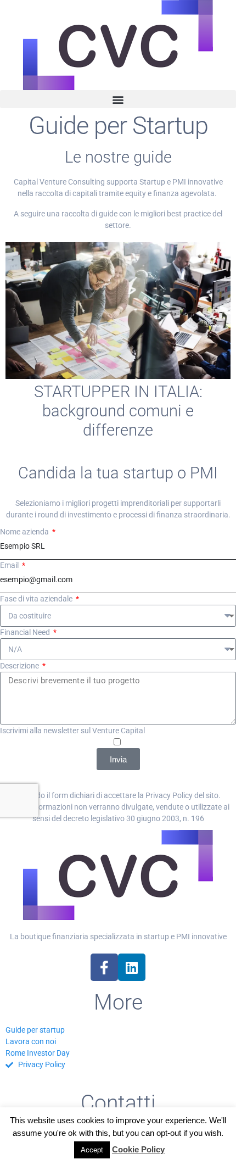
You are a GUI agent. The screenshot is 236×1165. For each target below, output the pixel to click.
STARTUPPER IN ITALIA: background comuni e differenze (118, 410)
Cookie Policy (138, 1149)
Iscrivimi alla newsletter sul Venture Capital (72, 730)
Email (10, 565)
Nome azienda (25, 531)
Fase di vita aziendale (37, 598)
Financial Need (26, 632)
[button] (118, 99)
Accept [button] (92, 1150)
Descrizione (20, 665)
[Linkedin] (131, 967)
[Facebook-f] (104, 967)
